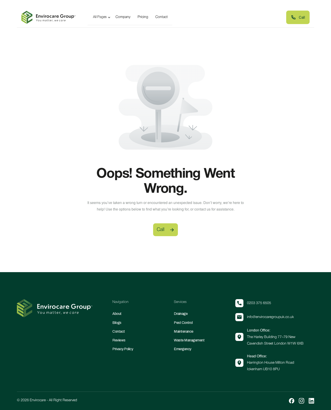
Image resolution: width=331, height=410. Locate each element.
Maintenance (183, 331)
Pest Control (183, 323)
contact (161, 17)
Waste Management (189, 340)
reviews (118, 340)
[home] (48, 17)
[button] (100, 17)
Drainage (181, 314)
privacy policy (122, 349)
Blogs (116, 323)
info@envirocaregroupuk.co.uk (270, 317)
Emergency (182, 349)
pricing (143, 17)
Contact (118, 331)
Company (123, 17)
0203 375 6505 (259, 303)
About (117, 314)
